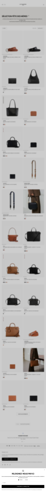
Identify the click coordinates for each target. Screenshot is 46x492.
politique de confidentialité (37, 489)
